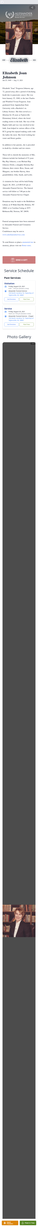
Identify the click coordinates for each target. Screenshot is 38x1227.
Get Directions (11, 299)
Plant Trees (26, 299)
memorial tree (28, 242)
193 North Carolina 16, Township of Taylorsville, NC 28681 (21, 294)
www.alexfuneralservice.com (14, 234)
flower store (26, 245)
